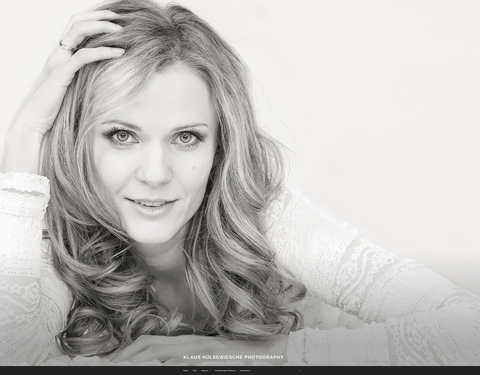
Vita (194, 370)
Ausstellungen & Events (225, 370)
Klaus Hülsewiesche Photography (234, 357)
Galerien (204, 370)
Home (185, 370)
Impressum (245, 370)
